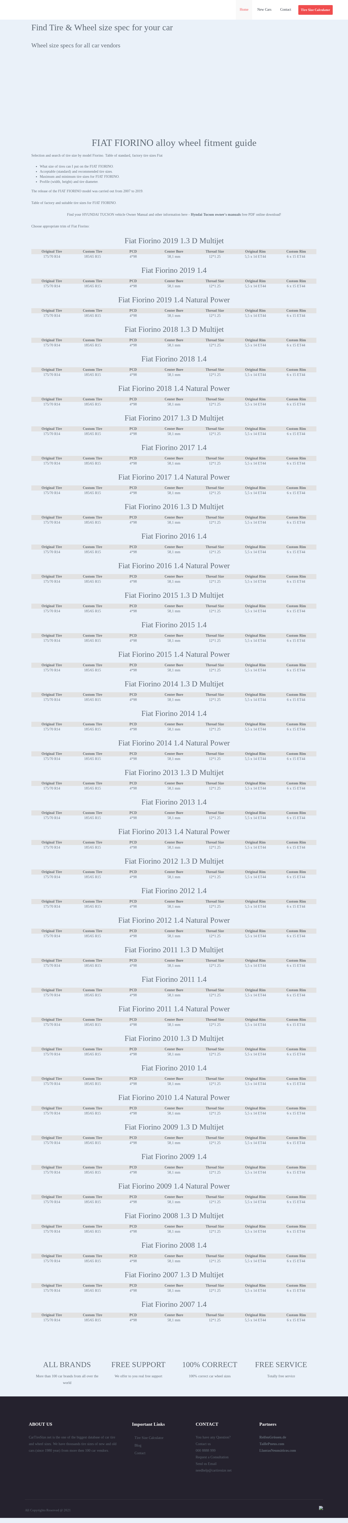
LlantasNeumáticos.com (277, 1450)
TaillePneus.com (271, 1444)
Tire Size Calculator (149, 1438)
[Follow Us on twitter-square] (31, 1461)
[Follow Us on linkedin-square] (40, 1461)
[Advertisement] (174, 96)
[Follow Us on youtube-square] (77, 1461)
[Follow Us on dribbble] (67, 1461)
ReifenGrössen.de (272, 1437)
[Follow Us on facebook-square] (49, 1461)
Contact (140, 1453)
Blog (138, 1445)
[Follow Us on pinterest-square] (58, 1461)
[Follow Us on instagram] (86, 1461)
